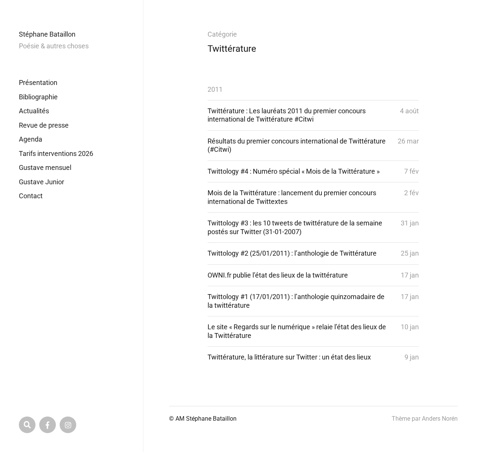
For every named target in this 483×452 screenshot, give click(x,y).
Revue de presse (44, 125)
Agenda (30, 139)
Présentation (38, 82)
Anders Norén (440, 418)
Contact (31, 196)
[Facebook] (47, 425)
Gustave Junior (41, 182)
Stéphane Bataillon (47, 34)
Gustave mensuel (45, 167)
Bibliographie (38, 97)
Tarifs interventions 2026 (56, 153)
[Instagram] (68, 425)
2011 (215, 89)
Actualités (34, 111)
